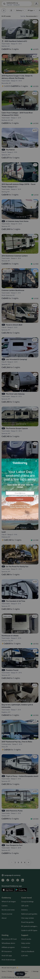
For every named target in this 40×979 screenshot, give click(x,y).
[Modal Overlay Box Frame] (20, 489)
